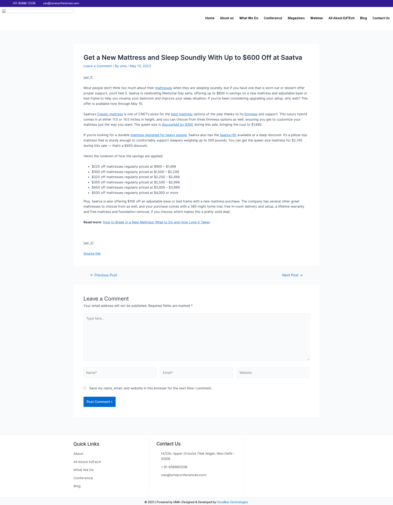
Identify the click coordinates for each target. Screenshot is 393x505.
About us (227, 18)
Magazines (296, 18)
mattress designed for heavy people (159, 135)
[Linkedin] (374, 3)
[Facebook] (366, 3)
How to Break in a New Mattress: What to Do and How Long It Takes (156, 222)
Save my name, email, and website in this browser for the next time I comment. (150, 388)
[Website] (273, 373)
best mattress (181, 114)
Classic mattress (110, 114)
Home (210, 18)
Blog (363, 18)
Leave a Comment (98, 66)
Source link (92, 253)
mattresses (163, 88)
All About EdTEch (342, 18)
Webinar (316, 18)
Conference (273, 18)
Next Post (292, 275)
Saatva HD (228, 135)
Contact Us (381, 18)
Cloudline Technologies (232, 502)
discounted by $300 (177, 124)
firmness (250, 114)
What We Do (248, 18)
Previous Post (103, 275)
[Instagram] (382, 3)
